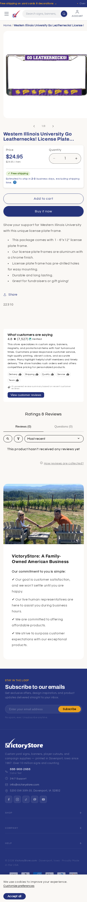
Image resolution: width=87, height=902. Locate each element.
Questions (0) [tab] (63, 426)
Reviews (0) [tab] (23, 426)
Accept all (15, 896)
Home (7, 25)
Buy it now (43, 211)
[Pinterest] (34, 799)
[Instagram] (17, 799)
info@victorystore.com (24, 784)
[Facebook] (8, 799)
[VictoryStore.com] (16, 14)
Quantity (55, 149)
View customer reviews (26, 395)
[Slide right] (53, 126)
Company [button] (11, 828)
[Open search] (7, 438)
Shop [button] (8, 813)
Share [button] (12, 294)
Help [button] (8, 843)
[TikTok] (26, 799)
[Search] (64, 14)
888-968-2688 (20, 769)
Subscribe (69, 709)
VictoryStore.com (26, 860)
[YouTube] (43, 799)
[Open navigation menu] (7, 14)
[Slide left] (34, 126)
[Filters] (18, 438)
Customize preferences (18, 885)
